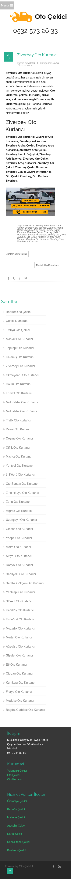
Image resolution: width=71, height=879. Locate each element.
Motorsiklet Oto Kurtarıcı (22, 402)
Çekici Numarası (17, 320)
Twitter (14, 278)
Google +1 (20, 278)
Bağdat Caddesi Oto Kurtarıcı (25, 709)
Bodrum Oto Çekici (18, 312)
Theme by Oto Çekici (19, 866)
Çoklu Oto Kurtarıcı (18, 384)
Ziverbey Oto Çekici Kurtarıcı (31, 236)
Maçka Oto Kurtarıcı (19, 456)
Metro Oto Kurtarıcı (18, 547)
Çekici (55, 62)
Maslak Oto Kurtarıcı (19, 339)
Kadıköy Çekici (16, 809)
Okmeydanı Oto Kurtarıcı (22, 375)
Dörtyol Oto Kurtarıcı (19, 565)
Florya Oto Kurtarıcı (19, 691)
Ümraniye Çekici (17, 801)
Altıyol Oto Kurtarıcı (19, 556)
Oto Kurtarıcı (14, 779)
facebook (8, 278)
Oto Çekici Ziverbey (33, 225)
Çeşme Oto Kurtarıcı (19, 438)
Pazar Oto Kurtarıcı (18, 429)
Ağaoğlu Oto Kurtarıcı (20, 646)
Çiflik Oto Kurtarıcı (18, 447)
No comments (25, 65)
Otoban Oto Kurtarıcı (19, 673)
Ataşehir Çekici (16, 825)
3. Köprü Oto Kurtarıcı (20, 474)
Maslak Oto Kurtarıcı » (47, 265)
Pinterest (25, 278)
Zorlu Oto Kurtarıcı (18, 501)
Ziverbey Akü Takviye (36, 227)
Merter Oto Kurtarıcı (19, 637)
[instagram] (59, 866)
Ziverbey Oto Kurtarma (37, 239)
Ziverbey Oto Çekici (56, 234)
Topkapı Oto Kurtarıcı (20, 348)
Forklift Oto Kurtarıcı (19, 393)
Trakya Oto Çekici (18, 330)
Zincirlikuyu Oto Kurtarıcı (22, 492)
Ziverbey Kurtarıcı (37, 234)
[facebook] (53, 866)
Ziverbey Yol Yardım (27, 241)
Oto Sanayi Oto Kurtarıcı (22, 483)
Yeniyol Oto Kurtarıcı (19, 465)
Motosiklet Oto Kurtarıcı (21, 411)
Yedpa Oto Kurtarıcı (19, 538)
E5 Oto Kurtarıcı (16, 664)
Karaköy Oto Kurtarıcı (20, 610)
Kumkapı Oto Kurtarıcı (20, 682)
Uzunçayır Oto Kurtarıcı (21, 519)
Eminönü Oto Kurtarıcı (20, 619)
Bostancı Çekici (16, 850)
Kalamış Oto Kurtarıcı (20, 357)
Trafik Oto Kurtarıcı (18, 420)
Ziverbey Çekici (35, 232)
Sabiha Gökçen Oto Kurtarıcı (25, 583)
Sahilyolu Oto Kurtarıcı (21, 574)
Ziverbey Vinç (57, 239)
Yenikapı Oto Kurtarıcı (20, 592)
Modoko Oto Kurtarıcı (20, 700)
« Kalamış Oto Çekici (16, 253)
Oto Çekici (13, 775)
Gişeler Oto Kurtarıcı (19, 655)
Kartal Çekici (14, 833)
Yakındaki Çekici (17, 770)
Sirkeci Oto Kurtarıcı (19, 601)
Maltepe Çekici (16, 817)
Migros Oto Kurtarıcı (19, 510)
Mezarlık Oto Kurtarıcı (20, 628)
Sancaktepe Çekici (18, 842)
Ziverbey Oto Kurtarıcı (37, 54)
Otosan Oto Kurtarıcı (19, 529)
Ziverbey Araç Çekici (34, 229)
